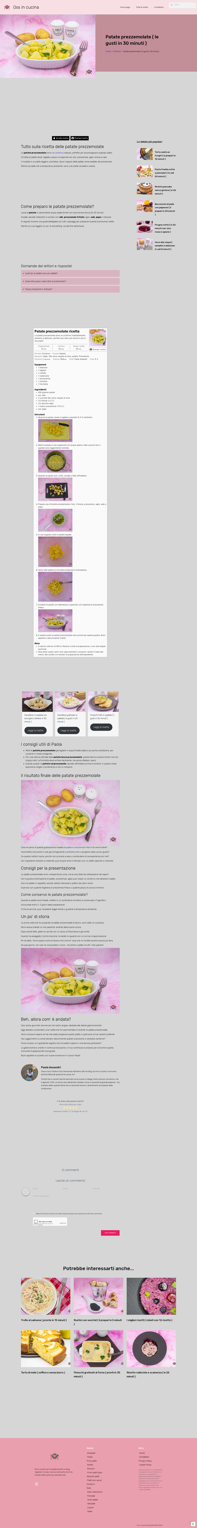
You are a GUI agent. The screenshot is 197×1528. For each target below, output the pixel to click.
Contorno (117, 51)
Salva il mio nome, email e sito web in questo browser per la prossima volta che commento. (69, 1214)
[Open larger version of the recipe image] (97, 337)
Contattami (159, 7)
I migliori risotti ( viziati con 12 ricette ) (149, 1320)
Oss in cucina (26, 7)
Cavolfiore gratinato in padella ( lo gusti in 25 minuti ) (67, 718)
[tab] (70, 273)
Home (108, 51)
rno (62, 153)
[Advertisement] (70, 114)
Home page (125, 7)
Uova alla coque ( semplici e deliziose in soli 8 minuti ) (165, 245)
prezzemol (79, 847)
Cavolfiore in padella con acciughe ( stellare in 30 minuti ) (35, 718)
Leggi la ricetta (35, 730)
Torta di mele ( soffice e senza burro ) (43, 1372)
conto (57, 153)
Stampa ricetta (81, 138)
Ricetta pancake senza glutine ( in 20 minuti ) (165, 190)
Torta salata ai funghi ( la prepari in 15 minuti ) (165, 155)
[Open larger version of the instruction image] (55, 430)
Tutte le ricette (142, 7)
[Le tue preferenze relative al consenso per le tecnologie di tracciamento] (193, 1524)
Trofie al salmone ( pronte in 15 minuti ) (44, 1320)
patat (68, 847)
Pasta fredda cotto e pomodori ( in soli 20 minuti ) (165, 173)
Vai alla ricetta (61, 138)
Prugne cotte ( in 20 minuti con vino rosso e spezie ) (165, 228)
